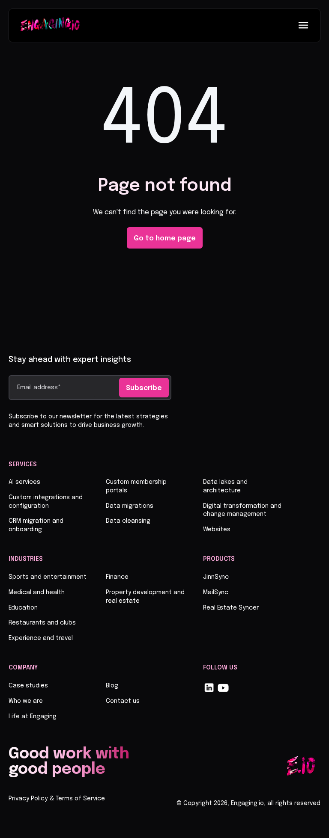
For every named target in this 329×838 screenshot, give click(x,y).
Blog (112, 686)
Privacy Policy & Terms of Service (57, 799)
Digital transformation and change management (242, 510)
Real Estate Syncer (231, 608)
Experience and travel (41, 638)
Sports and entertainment (48, 577)
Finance (117, 577)
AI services (24, 482)
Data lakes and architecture (225, 486)
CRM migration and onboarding (36, 525)
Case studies (28, 686)
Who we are (26, 701)
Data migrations (129, 506)
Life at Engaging (33, 717)
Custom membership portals (136, 486)
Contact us (123, 701)
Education (23, 608)
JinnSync (216, 577)
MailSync (215, 592)
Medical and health (37, 592)
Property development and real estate (145, 596)
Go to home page (165, 238)
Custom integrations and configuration (46, 502)
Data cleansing (128, 521)
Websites (216, 530)
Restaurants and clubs (42, 623)
